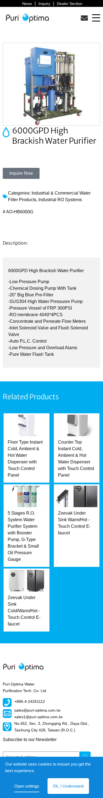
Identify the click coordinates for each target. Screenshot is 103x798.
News (27, 3)
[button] (96, 17)
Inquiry (44, 3)
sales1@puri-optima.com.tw (38, 717)
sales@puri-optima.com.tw (37, 710)
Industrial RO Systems (60, 199)
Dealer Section (69, 3)
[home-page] (27, 17)
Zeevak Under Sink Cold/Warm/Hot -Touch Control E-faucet (24, 610)
